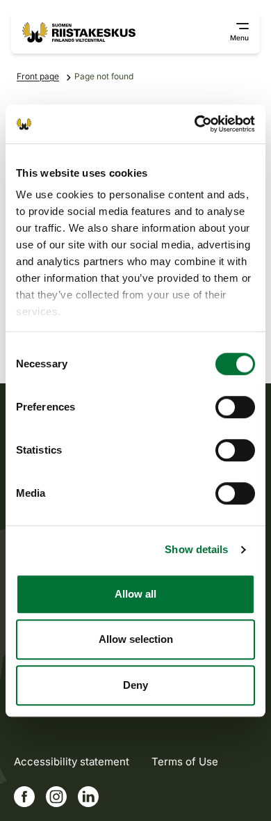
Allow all (135, 594)
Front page (38, 76)
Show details (196, 549)
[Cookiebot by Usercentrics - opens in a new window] (195, 124)
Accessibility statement (71, 761)
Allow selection (136, 639)
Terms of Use (184, 761)
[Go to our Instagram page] (56, 796)
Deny (135, 685)
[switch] (235, 407)
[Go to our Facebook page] (24, 796)
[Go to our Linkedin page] (88, 796)
